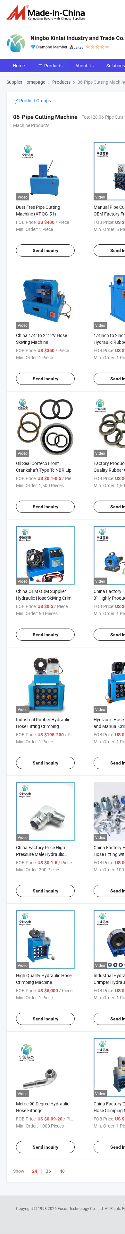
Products (53, 66)
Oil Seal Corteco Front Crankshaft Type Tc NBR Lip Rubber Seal (43, 470)
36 (48, 1171)
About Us (84, 66)
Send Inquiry (45, 250)
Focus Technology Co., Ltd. (81, 1208)
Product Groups (34, 100)
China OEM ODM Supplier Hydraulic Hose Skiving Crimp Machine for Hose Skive (45, 598)
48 (62, 1171)
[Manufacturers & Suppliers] (46, 12)
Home (19, 66)
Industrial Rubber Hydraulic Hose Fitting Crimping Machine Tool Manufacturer (43, 726)
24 (34, 1171)
